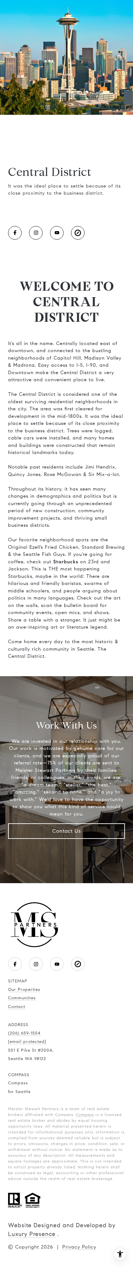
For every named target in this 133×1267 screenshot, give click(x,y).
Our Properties (24, 989)
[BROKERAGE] (78, 233)
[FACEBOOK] (15, 233)
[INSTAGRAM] (36, 233)
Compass (85, 1114)
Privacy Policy (79, 1247)
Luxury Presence (32, 1234)
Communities (22, 998)
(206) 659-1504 (24, 1033)
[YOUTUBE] (57, 233)
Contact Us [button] (66, 831)
